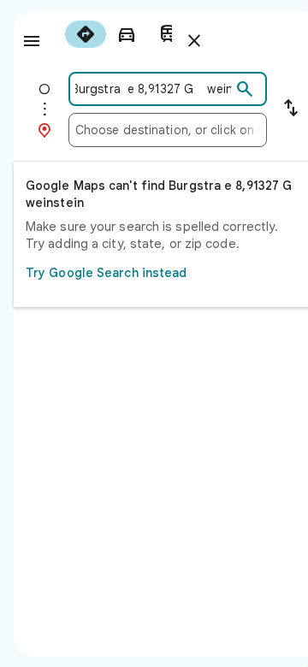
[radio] (85, 34)
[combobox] (153, 89)
